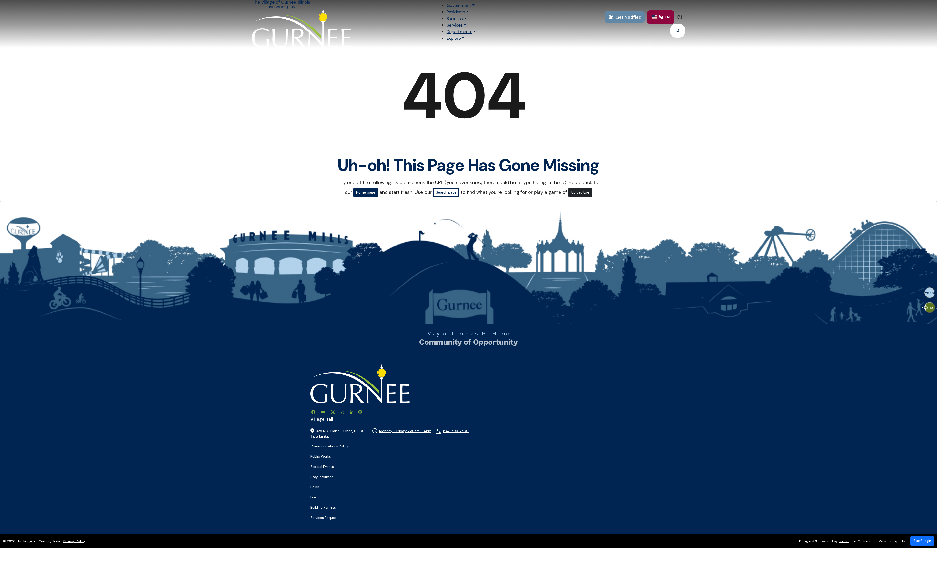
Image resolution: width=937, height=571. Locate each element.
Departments (459, 32)
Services (455, 25)
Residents (456, 12)
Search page (446, 192)
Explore (454, 38)
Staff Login (922, 541)
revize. (844, 541)
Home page (365, 192)
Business (455, 18)
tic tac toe (580, 192)
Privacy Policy (74, 541)
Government (459, 5)
